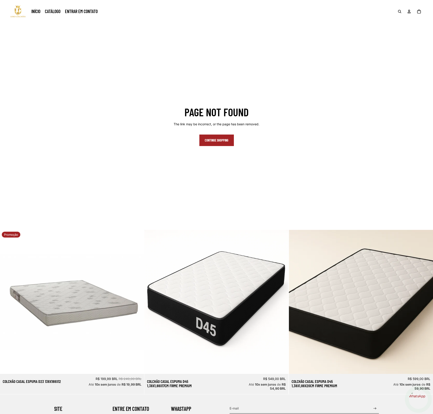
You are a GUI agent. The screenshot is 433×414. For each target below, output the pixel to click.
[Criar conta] (375, 408)
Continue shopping (216, 140)
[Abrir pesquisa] (400, 11)
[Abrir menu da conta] (409, 11)
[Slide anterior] (151, 302)
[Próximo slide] (282, 302)
